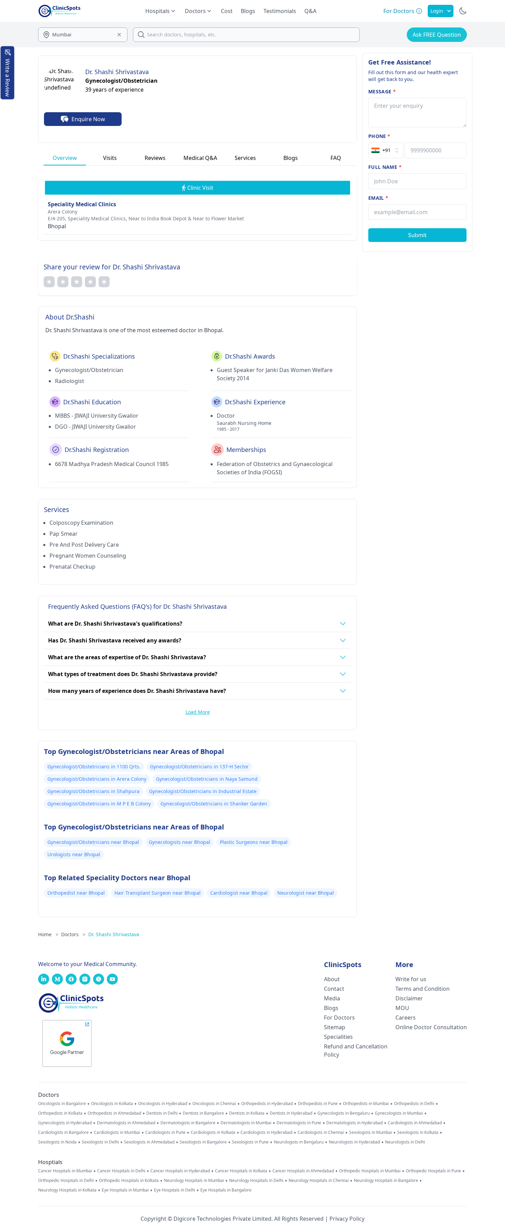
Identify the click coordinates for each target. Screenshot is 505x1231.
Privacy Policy (346, 1218)
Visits (110, 158)
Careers (405, 1017)
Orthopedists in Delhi (414, 1103)
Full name (385, 167)
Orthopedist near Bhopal (76, 893)
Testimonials (279, 11)
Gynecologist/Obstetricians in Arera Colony (96, 779)
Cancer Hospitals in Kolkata (241, 1171)
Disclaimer (409, 998)
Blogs (248, 11)
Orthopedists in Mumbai (366, 1103)
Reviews (155, 158)
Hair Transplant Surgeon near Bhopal (157, 893)
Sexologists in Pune (250, 1142)
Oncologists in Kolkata (112, 1103)
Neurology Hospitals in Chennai (319, 1180)
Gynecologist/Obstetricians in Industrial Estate (203, 791)
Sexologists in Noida (57, 1142)
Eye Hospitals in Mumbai (125, 1190)
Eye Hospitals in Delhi (174, 1190)
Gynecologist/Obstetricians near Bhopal (93, 842)
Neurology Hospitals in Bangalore (386, 1180)
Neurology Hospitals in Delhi (256, 1180)
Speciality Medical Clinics (82, 204)
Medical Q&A (200, 158)
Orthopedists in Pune (318, 1103)
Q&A (310, 11)
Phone (379, 136)
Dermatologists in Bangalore (187, 1123)
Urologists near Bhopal (73, 854)
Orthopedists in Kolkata (60, 1113)
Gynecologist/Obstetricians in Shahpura (93, 791)
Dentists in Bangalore (203, 1113)
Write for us (410, 979)
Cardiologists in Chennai (321, 1132)
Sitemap (334, 1027)
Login (436, 11)
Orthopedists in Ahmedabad (114, 1113)
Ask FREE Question (437, 34)
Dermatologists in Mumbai (246, 1123)
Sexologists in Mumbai (370, 1132)
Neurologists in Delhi (405, 1142)
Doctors (73, 934)
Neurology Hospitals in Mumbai (194, 1180)
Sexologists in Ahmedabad (149, 1142)
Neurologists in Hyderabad (354, 1142)
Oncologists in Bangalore (62, 1103)
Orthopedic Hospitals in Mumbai (370, 1171)
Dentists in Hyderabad (291, 1113)
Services (245, 158)
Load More (198, 712)
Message (382, 91)
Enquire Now (88, 119)
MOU (402, 1008)
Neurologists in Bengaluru (299, 1142)
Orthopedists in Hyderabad (267, 1103)
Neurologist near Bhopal (305, 893)
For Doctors (339, 1017)
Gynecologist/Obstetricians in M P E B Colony (99, 803)
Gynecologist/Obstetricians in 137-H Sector (199, 766)
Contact (334, 988)
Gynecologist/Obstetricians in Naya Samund (207, 779)
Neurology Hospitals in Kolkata (67, 1190)
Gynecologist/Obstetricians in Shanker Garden (213, 803)
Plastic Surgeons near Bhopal (254, 842)
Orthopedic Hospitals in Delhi (66, 1180)
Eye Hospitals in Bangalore (225, 1190)
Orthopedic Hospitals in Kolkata (129, 1180)
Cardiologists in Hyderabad (266, 1132)
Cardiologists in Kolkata (213, 1132)
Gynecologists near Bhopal (179, 842)
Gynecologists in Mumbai (399, 1113)
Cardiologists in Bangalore (63, 1132)
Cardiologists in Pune (165, 1132)
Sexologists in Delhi (100, 1142)
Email (378, 198)
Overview (65, 158)
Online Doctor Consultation (431, 1027)
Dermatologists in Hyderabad (354, 1123)
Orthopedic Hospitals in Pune (433, 1171)
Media (332, 998)
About (332, 979)
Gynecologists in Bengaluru (343, 1113)
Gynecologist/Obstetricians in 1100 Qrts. (94, 766)
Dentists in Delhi (162, 1113)
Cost (227, 11)
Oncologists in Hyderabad (162, 1103)
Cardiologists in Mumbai (117, 1132)
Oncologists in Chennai (214, 1103)
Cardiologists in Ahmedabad (415, 1123)
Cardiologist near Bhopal (239, 893)
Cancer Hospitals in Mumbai (65, 1171)
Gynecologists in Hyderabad (65, 1123)
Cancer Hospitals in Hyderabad (180, 1171)
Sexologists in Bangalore (203, 1142)
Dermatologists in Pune (299, 1123)
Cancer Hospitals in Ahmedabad (303, 1171)
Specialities (338, 1037)
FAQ (335, 158)
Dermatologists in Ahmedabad (126, 1123)
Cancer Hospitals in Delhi (121, 1171)
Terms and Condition (422, 988)
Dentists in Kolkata (247, 1113)
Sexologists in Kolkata (417, 1132)
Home (48, 934)
